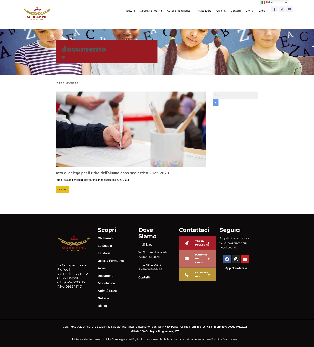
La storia (104, 253)
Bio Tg (249, 10)
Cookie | (185, 326)
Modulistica (106, 283)
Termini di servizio (201, 326)
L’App (261, 10)
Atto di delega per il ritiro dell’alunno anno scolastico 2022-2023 (112, 173)
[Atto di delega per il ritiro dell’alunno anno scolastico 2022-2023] (131, 129)
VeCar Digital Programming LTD (160, 331)
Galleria (221, 10)
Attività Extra (203, 10)
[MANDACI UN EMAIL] (187, 259)
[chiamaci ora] (187, 275)
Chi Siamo (105, 238)
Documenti (105, 276)
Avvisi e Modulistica (179, 10)
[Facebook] (227, 259)
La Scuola (105, 246)
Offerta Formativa (151, 10)
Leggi (62, 189)
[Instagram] (282, 9)
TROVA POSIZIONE (202, 242)
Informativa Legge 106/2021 (230, 326)
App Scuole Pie (236, 268)
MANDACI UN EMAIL (201, 258)
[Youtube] (289, 9)
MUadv (135, 331)
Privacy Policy (170, 326)
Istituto (130, 10)
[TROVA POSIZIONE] (187, 243)
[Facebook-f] (274, 9)
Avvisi (102, 268)
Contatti (236, 10)
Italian (269, 2)
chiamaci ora (201, 274)
